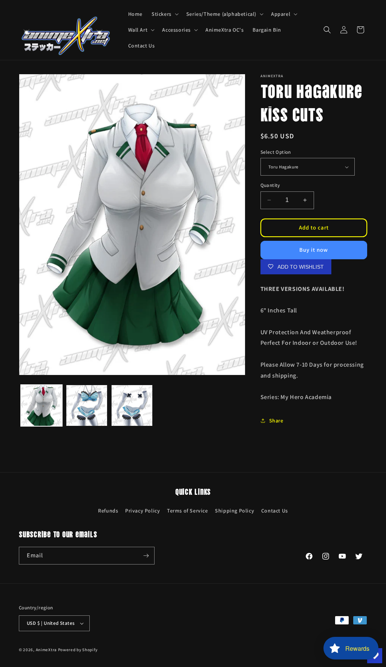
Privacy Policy (142, 510)
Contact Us (274, 510)
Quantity (270, 185)
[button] (164, 14)
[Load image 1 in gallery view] (41, 405)
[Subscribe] (146, 556)
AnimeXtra (46, 649)
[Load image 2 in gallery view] (86, 405)
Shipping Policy (234, 510)
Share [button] (276, 420)
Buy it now (313, 249)
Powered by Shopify (78, 649)
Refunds (108, 510)
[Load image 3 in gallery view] (132, 405)
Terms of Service (187, 510)
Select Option (275, 152)
